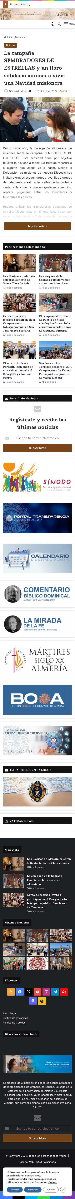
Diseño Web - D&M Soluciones (37, 1161)
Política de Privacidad (16, 1017)
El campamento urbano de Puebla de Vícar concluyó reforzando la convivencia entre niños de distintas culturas (55, 323)
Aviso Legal (10, 1013)
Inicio (9, 37)
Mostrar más (36, 226)
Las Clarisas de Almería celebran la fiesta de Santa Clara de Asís (19, 279)
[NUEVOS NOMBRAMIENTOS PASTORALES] (38, 963)
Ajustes (51, 1189)
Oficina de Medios (18, 91)
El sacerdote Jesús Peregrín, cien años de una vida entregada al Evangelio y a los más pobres (18, 370)
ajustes (52, 1182)
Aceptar (15, 1189)
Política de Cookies (14, 1022)
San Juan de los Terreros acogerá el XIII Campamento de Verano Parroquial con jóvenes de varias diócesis (55, 370)
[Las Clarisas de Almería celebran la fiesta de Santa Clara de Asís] (19, 263)
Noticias (20, 37)
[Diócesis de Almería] (37, 14)
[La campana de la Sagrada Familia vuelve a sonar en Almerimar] (55, 263)
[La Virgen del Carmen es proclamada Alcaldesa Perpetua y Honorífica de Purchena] (61, 963)
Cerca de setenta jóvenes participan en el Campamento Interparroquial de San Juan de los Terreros (19, 323)
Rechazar (33, 1189)
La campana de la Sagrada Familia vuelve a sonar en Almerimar (54, 279)
